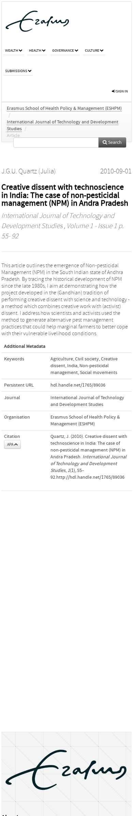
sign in (121, 91)
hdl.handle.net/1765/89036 (77, 385)
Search (114, 142)
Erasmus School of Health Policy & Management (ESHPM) (64, 108)
